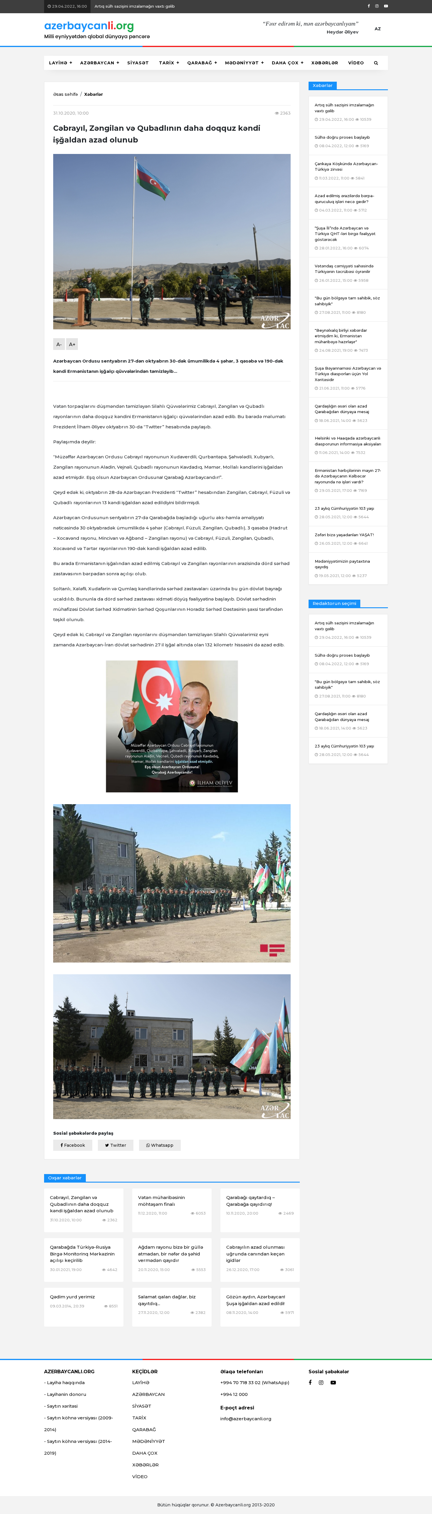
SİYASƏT (138, 63)
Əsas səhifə (65, 94)
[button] (376, 63)
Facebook (74, 1145)
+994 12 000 (234, 1394)
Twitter (117, 1145)
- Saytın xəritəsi (61, 1406)
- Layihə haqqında (64, 1382)
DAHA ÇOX (285, 63)
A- (59, 344)
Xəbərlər (93, 94)
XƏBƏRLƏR (325, 63)
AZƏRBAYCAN (97, 63)
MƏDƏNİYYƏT (242, 63)
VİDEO (356, 63)
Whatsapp (161, 1145)
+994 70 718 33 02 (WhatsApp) (254, 1382)
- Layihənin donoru (65, 1394)
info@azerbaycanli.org (246, 1418)
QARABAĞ (199, 63)
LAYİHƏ (58, 63)
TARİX (166, 63)
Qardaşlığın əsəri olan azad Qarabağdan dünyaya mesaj (342, 720)
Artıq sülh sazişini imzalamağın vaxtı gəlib (113, 6)
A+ (72, 344)
